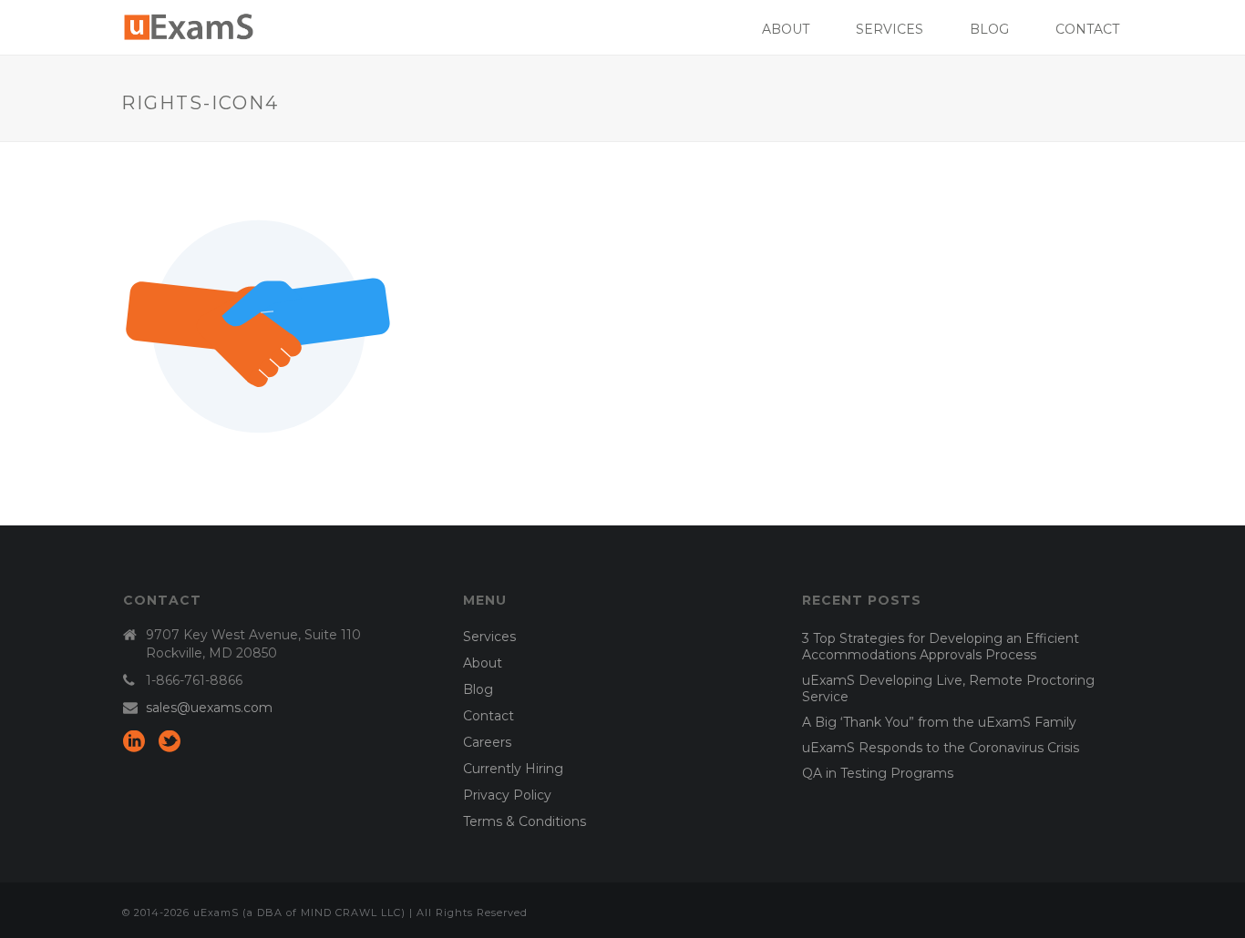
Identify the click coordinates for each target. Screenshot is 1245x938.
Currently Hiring (513, 768)
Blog (989, 29)
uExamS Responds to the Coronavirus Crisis (940, 747)
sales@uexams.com (209, 707)
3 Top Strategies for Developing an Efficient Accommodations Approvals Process (940, 646)
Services (889, 29)
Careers (487, 742)
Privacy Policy (507, 795)
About (785, 29)
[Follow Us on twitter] (169, 742)
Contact (1087, 29)
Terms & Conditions (524, 821)
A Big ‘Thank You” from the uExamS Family (939, 722)
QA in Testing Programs (877, 773)
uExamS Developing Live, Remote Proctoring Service (948, 688)
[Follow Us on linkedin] (134, 742)
